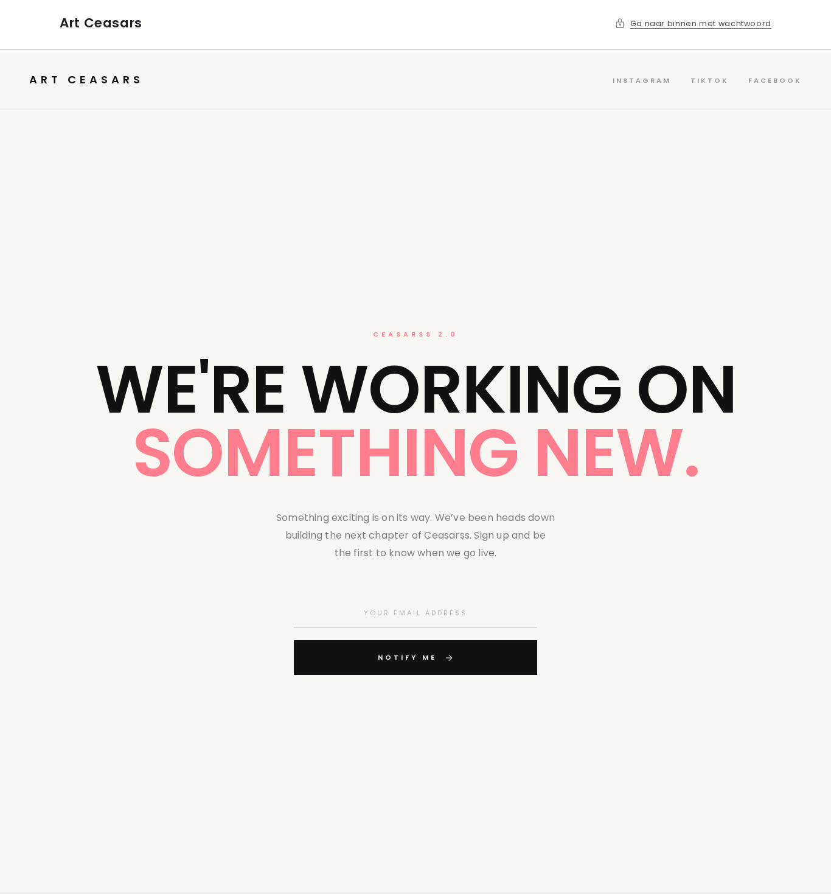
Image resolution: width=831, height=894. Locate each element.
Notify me (407, 657)
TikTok (709, 80)
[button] (693, 23)
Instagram (642, 80)
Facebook (775, 80)
